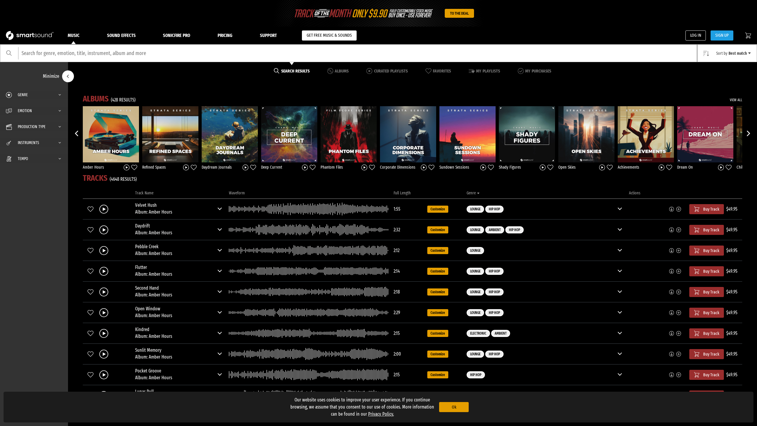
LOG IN (695, 35)
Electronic (478, 333)
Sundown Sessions (454, 167)
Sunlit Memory (148, 350)
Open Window (147, 309)
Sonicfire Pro (176, 35)
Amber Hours (93, 167)
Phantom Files (332, 167)
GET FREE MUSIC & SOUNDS (329, 35)
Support (268, 35)
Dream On (685, 167)
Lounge (475, 209)
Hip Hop (494, 209)
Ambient (495, 230)
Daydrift (142, 226)
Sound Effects (121, 35)
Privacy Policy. (381, 414)
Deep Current (271, 167)
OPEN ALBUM (111, 134)
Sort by (731, 53)
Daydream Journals (217, 167)
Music (74, 35)
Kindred (142, 329)
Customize (438, 209)
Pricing (225, 35)
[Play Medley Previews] (127, 167)
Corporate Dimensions (397, 167)
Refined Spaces (154, 167)
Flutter (141, 267)
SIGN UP (722, 35)
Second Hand (147, 288)
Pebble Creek (146, 246)
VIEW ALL (736, 100)
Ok (454, 407)
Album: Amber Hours (153, 212)
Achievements (628, 167)
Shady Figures (510, 167)
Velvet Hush (146, 205)
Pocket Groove (148, 371)
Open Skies (567, 167)
